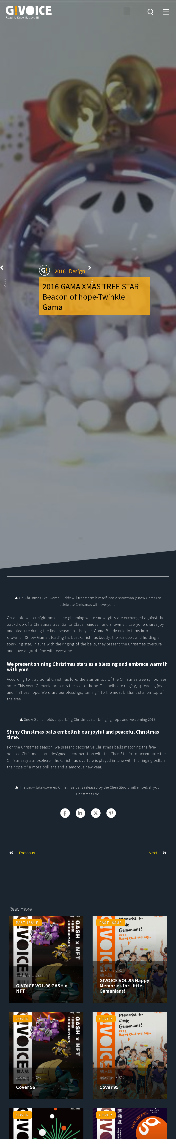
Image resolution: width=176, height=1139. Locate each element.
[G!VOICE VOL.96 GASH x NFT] (46, 959)
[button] (127, 11)
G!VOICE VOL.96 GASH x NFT (41, 988)
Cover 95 (108, 1087)
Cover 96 (25, 1087)
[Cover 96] (46, 1055)
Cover (22, 1018)
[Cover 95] (130, 1055)
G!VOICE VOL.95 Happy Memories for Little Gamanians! (124, 985)
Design (77, 271)
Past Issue (27, 922)
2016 (60, 271)
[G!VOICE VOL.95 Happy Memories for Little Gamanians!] (130, 959)
